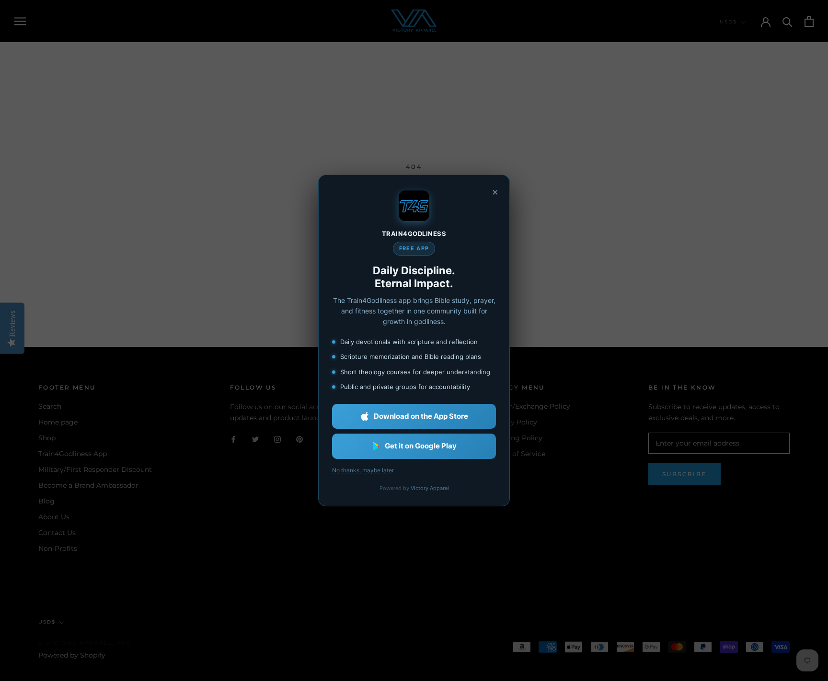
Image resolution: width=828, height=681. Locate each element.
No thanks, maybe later (363, 470)
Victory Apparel (430, 488)
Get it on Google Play (421, 445)
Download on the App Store (421, 416)
